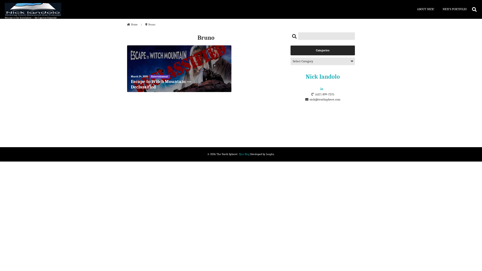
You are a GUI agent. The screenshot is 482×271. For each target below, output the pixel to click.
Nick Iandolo (323, 76)
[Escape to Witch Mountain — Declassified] (179, 68)
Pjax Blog (244, 154)
